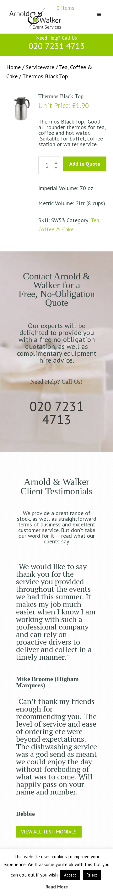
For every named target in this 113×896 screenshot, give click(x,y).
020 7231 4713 (57, 46)
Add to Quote (84, 164)
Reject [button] (92, 875)
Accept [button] (70, 875)
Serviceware (40, 67)
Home (13, 67)
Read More (57, 887)
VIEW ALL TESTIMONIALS (49, 831)
